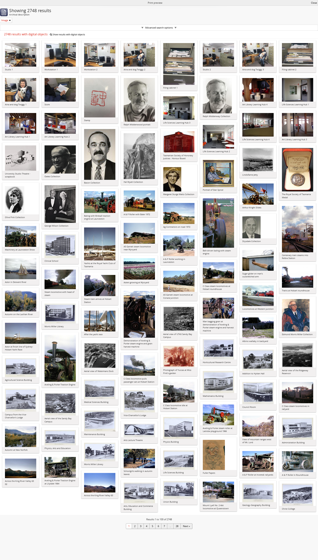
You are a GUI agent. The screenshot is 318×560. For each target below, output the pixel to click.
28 (177, 526)
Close (314, 2)
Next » (186, 526)
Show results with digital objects (68, 34)
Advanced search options (159, 27)
